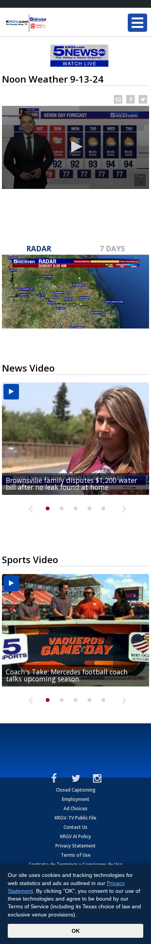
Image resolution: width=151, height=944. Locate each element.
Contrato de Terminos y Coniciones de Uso (76, 864)
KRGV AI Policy (75, 836)
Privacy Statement (75, 845)
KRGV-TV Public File (75, 817)
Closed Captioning (76, 790)
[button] (75, 146)
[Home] (52, 23)
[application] (75, 147)
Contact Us (75, 827)
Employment (75, 799)
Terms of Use (76, 855)
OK (76, 931)
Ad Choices (75, 808)
